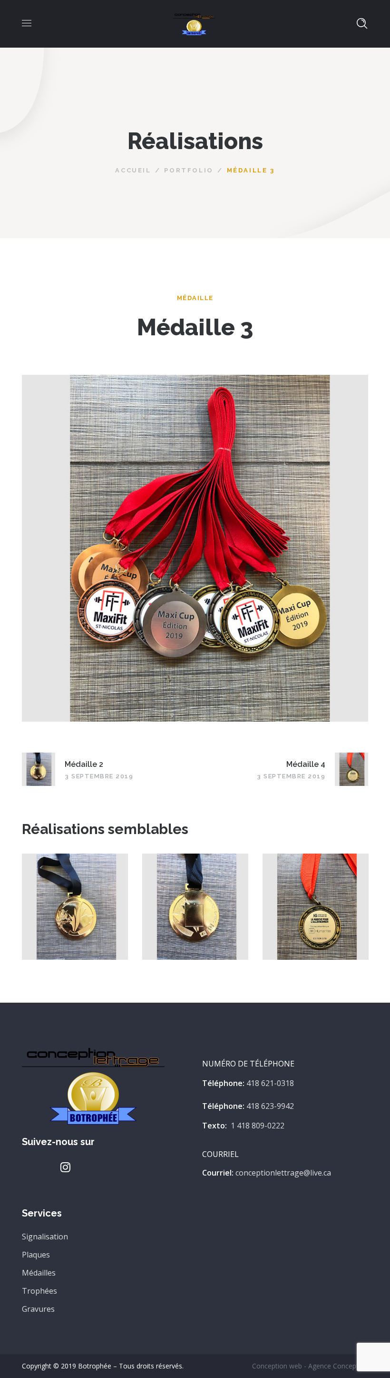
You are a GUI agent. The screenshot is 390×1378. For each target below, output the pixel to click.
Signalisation (45, 1236)
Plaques (36, 1254)
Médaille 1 (75, 897)
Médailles (39, 1272)
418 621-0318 (270, 1083)
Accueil (133, 170)
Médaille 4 (315, 897)
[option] (75, 914)
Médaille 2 (195, 897)
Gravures (38, 1309)
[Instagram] (65, 1167)
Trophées (39, 1291)
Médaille (195, 298)
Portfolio (188, 170)
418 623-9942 (270, 1106)
